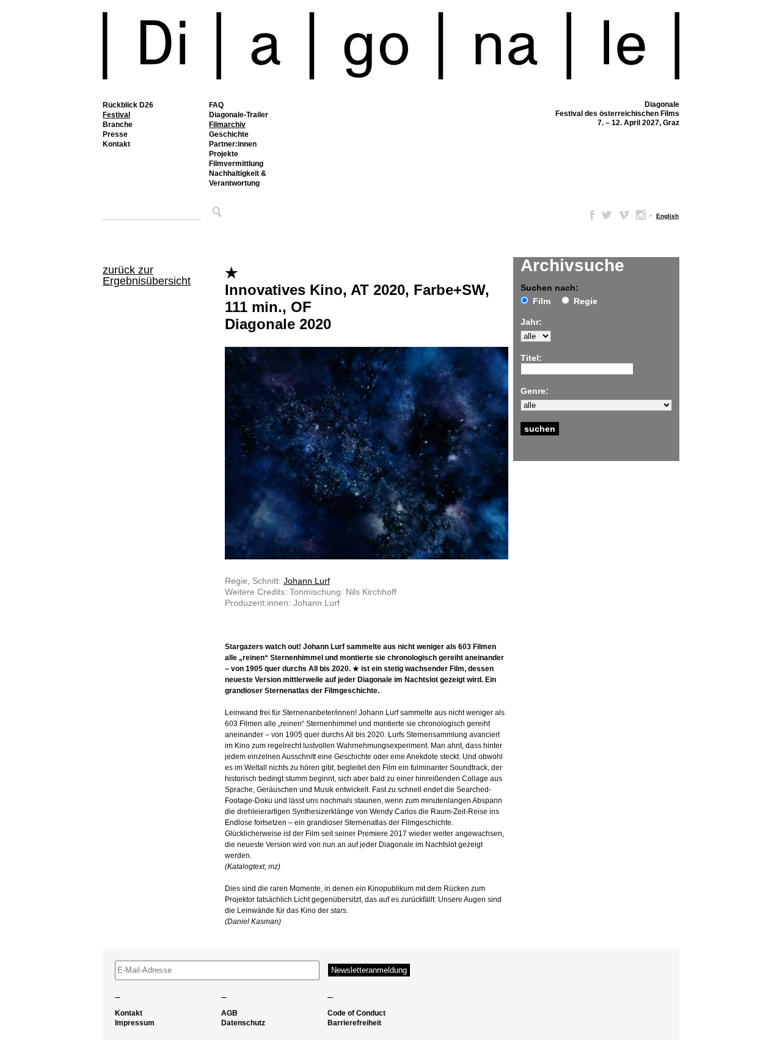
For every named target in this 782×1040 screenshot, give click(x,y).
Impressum (135, 1023)
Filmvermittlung (236, 163)
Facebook (589, 215)
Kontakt (116, 144)
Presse (115, 134)
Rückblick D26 (128, 105)
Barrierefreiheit (354, 1023)
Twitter (607, 215)
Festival (116, 115)
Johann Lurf (306, 581)
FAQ (216, 105)
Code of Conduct (356, 1013)
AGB (229, 1013)
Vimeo (624, 215)
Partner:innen (233, 144)
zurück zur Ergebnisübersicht (147, 275)
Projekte (223, 154)
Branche (118, 124)
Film (541, 301)
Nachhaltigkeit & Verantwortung (237, 178)
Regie (585, 301)
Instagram (641, 215)
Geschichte (229, 134)
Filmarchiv (227, 124)
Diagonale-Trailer (238, 115)
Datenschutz (243, 1023)
